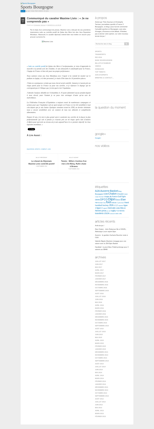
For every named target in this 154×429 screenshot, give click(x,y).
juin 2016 (99, 299)
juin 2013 (99, 405)
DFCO (104, 199)
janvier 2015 (100, 349)
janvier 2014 (100, 384)
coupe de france (110, 196)
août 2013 (99, 399)
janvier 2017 (100, 279)
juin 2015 (99, 334)
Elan (123, 199)
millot (118, 208)
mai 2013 (98, 408)
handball (98, 205)
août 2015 (99, 329)
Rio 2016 (98, 57)
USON (106, 213)
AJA (97, 190)
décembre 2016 (101, 282)
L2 (117, 205)
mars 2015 (99, 343)
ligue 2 (99, 208)
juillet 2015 (100, 331)
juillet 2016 (100, 296)
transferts (99, 213)
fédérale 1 (114, 202)
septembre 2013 (102, 396)
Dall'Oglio (122, 197)
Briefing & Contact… (104, 78)
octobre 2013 (101, 393)
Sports (37, 149)
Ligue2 (105, 208)
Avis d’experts (101, 75)
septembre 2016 (102, 290)
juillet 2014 (100, 367)
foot (108, 202)
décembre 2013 (101, 387)
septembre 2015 (102, 326)
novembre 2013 (101, 390)
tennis (122, 211)
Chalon (112, 193)
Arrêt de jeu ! (99, 225)
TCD (117, 211)
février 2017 (100, 276)
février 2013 (100, 416)
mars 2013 (99, 413)
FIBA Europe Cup (100, 202)
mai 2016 (98, 302)
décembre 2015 (101, 317)
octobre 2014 (101, 358)
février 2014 (100, 381)
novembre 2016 (101, 285)
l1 (114, 205)
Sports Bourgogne (37, 6)
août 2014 (99, 364)
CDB (105, 194)
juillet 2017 (100, 261)
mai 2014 (98, 372)
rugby (113, 210)
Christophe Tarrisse (39, 25)
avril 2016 (99, 305)
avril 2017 (99, 270)
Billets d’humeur (103, 63)
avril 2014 (99, 375)
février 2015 (100, 346)
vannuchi (112, 213)
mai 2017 (98, 267)
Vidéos (98, 66)
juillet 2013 (100, 402)
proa (104, 210)
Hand (126, 202)
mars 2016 (99, 308)
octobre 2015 (101, 323)
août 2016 (99, 293)
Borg (119, 191)
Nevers (98, 211)
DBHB (97, 200)
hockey (105, 205)
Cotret (126, 194)
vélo (120, 213)
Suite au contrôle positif (37, 66)
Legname (120, 205)
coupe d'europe (99, 196)
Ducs (118, 200)
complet (44, 149)
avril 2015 (99, 340)
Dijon (111, 199)
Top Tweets (100, 72)
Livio (49, 149)
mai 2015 (98, 337)
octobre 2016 (101, 288)
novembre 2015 (101, 320)
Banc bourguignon (103, 60)
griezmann (121, 202)
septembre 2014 (102, 361)
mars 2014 (99, 378)
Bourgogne (99, 194)
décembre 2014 (101, 352)
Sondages (99, 69)
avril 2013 (99, 410)
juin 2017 (99, 264)
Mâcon (123, 208)
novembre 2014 (101, 355)
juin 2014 (99, 369)
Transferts (100, 54)
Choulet (120, 194)
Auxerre (104, 190)
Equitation (30, 149)
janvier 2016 (100, 314)
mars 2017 (99, 273)
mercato (112, 208)
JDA (111, 205)
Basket (114, 190)
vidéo (117, 213)
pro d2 (108, 211)
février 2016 (100, 311)
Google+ (98, 138)
